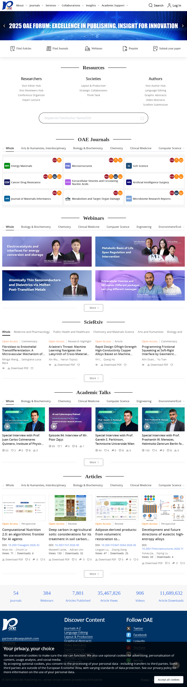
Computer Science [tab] (170, 148)
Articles (93, 476)
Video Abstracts (155, 100)
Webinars (93, 218)
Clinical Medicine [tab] (140, 148)
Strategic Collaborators (93, 90)
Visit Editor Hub (31, 85)
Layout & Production (93, 85)
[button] (86, 36)
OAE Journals (93, 139)
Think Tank (93, 95)
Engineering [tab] (144, 227)
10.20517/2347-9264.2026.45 (118, 545)
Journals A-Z (72, 628)
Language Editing (155, 90)
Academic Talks (93, 392)
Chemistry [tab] (116, 148)
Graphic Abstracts (156, 95)
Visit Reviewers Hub (31, 90)
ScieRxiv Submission (155, 104)
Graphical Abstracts (77, 641)
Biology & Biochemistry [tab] (88, 148)
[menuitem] (21, 5)
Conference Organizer (31, 95)
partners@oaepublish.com (20, 638)
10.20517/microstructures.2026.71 (163, 548)
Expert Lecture (31, 100)
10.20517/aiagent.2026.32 (23, 545)
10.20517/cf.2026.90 (67, 545)
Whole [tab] (10, 148)
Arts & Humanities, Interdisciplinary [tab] (43, 148)
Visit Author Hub (156, 85)
